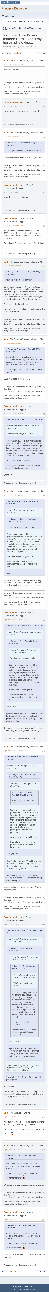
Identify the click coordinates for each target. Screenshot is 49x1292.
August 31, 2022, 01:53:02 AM (13, 226)
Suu (6, 60)
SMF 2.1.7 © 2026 (19, 1289)
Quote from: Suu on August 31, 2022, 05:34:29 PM (25, 626)
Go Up (4, 1271)
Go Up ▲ (33, 1287)
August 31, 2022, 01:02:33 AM (13, 192)
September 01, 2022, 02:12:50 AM (15, 924)
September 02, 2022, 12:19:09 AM (15, 1219)
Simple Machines (30, 1289)
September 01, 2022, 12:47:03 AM (15, 620)
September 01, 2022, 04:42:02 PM (15, 1150)
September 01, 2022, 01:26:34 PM (15, 1117)
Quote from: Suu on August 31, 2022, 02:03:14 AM (25, 419)
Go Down (6, 53)
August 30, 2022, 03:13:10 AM (13, 64)
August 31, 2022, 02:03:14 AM (13, 266)
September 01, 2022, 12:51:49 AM (15, 751)
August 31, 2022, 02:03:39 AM (13, 343)
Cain (6, 1112)
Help (14, 1287)
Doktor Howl (10, 185)
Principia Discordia (14, 8)
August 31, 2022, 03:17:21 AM (13, 413)
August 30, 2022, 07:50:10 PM (13, 137)
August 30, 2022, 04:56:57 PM (13, 106)
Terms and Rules (23, 1287)
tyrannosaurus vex (14, 102)
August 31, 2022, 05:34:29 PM (13, 495)
